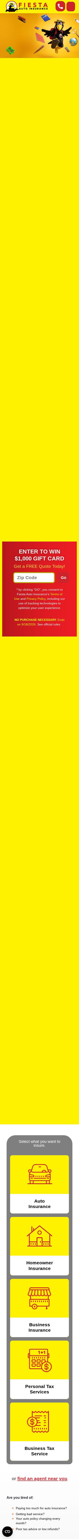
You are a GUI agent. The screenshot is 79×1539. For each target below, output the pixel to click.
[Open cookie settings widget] (7, 1531)
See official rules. (49, 624)
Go (63, 577)
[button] (70, 6)
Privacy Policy (36, 598)
